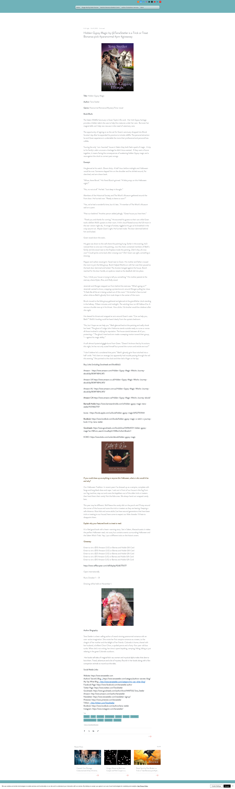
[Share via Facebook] (84, 731)
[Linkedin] (157, 2)
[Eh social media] (160, 2)
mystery (100, 720)
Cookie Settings (216, 786)
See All (159, 746)
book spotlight (109, 716)
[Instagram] (146, 2)
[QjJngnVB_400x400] (141, 2)
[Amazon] (152, 2)
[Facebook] (144, 2)
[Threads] (149, 2)
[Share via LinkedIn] (93, 731)
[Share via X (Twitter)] (89, 731)
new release (134, 716)
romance (126, 716)
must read (100, 716)
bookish (87, 716)
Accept (227, 786)
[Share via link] (98, 731)
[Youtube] (155, 2)
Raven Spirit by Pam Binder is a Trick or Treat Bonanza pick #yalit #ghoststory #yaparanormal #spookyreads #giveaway (147, 769)
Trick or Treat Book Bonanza (91, 725)
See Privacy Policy (142, 786)
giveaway (118, 716)
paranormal (108, 720)
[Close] (233, 786)
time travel (117, 720)
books (93, 716)
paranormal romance (90, 720)
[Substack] (138, 2)
